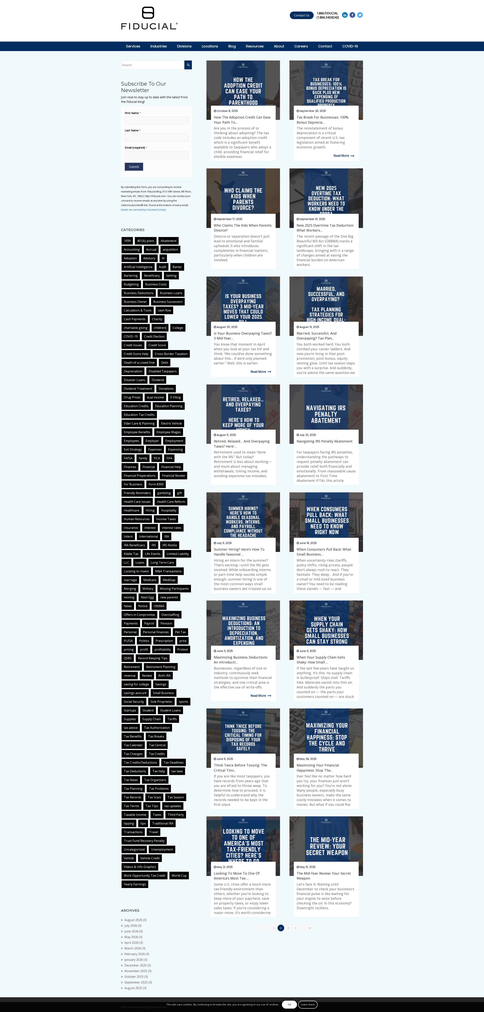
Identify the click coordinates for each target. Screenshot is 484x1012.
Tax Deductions (135, 771)
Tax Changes (133, 754)
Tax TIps (152, 806)
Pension (166, 623)
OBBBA (159, 606)
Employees (131, 441)
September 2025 (136, 982)
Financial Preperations (140, 475)
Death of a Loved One (139, 362)
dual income (155, 397)
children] (160, 328)
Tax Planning (133, 789)
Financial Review (173, 475)
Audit (162, 267)
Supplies (130, 719)
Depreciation (133, 371)
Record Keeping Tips (152, 658)
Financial (149, 467)
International (148, 536)
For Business (133, 484)
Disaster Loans (134, 380)
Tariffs (172, 719)
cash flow (164, 310)
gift (179, 493)
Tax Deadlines (174, 762)
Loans (140, 562)
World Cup (179, 875)
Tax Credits (157, 754)
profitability (162, 649)
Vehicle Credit (150, 858)
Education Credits (136, 406)
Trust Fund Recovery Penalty (144, 841)
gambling (164, 493)
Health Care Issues (137, 502)
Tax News (131, 780)
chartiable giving (135, 328)
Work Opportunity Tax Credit (144, 875)
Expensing (175, 449)
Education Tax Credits (139, 415)
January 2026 (133, 960)
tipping (129, 823)
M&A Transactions (168, 571)
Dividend (158, 380)
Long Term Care (162, 562)
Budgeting (131, 284)
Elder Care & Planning (139, 423)
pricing (129, 649)
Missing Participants (174, 589)
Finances (130, 467)
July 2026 (130, 926)
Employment (174, 441)
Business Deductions (139, 293)
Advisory (149, 258)
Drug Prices (132, 397)
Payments (131, 623)
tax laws (177, 771)
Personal (130, 632)
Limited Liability (178, 554)
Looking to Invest (136, 571)
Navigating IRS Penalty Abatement (325, 441)
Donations (166, 389)
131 (309, 928)
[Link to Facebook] (352, 15)
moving (129, 597)
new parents (169, 597)
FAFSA (128, 458)
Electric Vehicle (171, 423)
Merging (130, 589)
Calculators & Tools (137, 310)
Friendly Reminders (137, 493)
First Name (133, 113)
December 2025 (135, 965)
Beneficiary (152, 276)
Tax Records (132, 797)
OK (289, 1004)
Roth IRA (164, 675)
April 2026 (131, 943)
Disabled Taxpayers (163, 371)
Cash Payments (135, 319)
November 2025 (135, 971)
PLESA (128, 641)
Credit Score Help (136, 354)
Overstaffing (170, 615)
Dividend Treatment (138, 389)
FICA (157, 458)
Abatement (168, 241)
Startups (130, 710)
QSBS (128, 658)
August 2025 (133, 988)
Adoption (130, 258)
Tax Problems (159, 789)
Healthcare (131, 510)
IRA (166, 536)
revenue (130, 675)
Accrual (151, 249)
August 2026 (133, 920)
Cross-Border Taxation (171, 354)
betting (171, 276)
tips (143, 823)
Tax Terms (131, 806)
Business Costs (156, 284)
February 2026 (134, 954)
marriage (130, 580)
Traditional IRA (162, 823)
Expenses (155, 449)
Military (148, 589)
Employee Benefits (137, 432)
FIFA (169, 458)
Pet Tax (180, 632)
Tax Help (158, 771)
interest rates (171, 528)
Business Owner (135, 302)
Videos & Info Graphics (140, 867)
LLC (126, 562)
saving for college (136, 684)
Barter (177, 267)
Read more (341, 155)
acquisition (170, 249)
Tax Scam (154, 797)
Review (147, 675)
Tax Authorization (157, 728)
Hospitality (168, 510)
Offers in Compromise (139, 615)
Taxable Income (135, 815)
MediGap (169, 580)
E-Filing (175, 397)
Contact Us (301, 15)
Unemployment (162, 849)
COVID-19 (131, 336)
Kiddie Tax (131, 554)
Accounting (132, 249)
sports (183, 702)
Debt (164, 362)
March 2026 (132, 948)
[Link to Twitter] (360, 15)
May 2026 (131, 937)
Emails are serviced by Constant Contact (143, 209)
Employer (152, 441)
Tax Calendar (133, 745)
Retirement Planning (160, 667)
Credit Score (157, 345)
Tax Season (176, 797)
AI (163, 258)
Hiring (150, 510)
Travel (153, 832)
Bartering (131, 276)
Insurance (131, 528)
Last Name (133, 130)
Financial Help (171, 467)
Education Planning (168, 406)
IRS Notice (169, 545)
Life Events (152, 554)
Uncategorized (134, 849)
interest (150, 528)
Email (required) (136, 147)
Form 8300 (156, 484)
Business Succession (167, 302)
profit (144, 649)
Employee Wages (169, 432)
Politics (144, 641)
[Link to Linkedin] (345, 15)
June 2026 (131, 931)
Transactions (133, 832)
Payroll (149, 623)
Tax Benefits (133, 736)
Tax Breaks (156, 736)
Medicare (149, 580)
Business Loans (171, 293)
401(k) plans (145, 241)
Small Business (163, 693)
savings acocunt (135, 693)
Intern (128, 536)
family (143, 458)
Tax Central (157, 745)
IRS (153, 545)
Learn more (308, 1004)
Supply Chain (151, 719)
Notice (142, 606)
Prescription (164, 641)
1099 (127, 241)
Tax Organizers (155, 780)
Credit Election (154, 336)
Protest (182, 649)
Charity (157, 319)
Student (148, 710)
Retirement (132, 667)
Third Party (176, 815)
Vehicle (129, 858)
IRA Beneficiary (134, 545)
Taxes (157, 815)
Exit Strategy (133, 449)
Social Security (134, 702)
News (128, 606)
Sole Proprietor (161, 702)
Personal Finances (156, 632)
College (178, 328)
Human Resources (137, 519)
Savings (160, 684)
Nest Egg (147, 597)
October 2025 (133, 977)
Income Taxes (166, 519)
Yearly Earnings (135, 884)
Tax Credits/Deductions (140, 762)
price (182, 641)
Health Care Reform (171, 502)
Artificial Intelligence (138, 267)
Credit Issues (133, 345)
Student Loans (170, 710)
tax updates (172, 806)
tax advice (131, 728)
